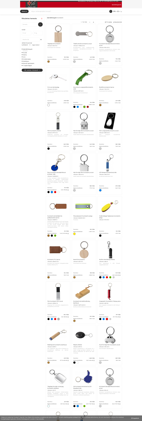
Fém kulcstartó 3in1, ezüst (55, 301)
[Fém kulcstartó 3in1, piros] (55, 319)
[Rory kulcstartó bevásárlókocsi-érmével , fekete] (48, 192)
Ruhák (25, 52)
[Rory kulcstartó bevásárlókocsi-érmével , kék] (52, 192)
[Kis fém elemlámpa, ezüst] (113, 277)
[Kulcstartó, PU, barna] (48, 277)
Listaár (23, 29)
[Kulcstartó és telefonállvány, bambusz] (74, 321)
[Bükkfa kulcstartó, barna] (100, 105)
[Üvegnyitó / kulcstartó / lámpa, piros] (107, 319)
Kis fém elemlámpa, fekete (107, 259)
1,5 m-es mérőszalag (53, 87)
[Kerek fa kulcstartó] (74, 277)
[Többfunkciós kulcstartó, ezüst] (74, 61)
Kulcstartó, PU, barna (53, 259)
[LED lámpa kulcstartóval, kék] (100, 190)
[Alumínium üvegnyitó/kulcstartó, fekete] (74, 107)
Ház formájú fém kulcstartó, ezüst (83, 130)
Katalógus (26, 61)
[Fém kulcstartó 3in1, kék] (52, 319)
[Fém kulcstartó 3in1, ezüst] (58, 319)
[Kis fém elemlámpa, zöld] (110, 277)
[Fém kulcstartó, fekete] (48, 148)
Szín (24, 57)
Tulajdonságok (27, 65)
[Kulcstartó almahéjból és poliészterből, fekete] (52, 235)
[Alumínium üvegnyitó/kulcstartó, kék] (78, 107)
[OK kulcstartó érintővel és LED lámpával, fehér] (81, 406)
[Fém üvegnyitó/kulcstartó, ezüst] (100, 148)
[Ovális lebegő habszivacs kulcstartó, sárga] (100, 235)
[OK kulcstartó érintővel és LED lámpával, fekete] (74, 406)
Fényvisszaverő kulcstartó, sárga (82, 216)
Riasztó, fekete (77, 344)
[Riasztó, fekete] (74, 362)
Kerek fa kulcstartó (79, 259)
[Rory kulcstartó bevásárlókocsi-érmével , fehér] (58, 192)
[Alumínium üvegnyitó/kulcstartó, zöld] (84, 107)
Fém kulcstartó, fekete (54, 130)
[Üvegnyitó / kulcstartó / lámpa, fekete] (100, 319)
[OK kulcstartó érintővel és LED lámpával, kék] (78, 406)
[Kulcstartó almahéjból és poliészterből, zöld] (55, 235)
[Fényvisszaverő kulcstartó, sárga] (74, 234)
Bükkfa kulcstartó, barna (106, 87)
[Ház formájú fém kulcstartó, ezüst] (74, 148)
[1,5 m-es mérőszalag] (48, 105)
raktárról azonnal (27, 43)
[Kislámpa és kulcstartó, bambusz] (48, 362)
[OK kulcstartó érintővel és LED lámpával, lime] (84, 406)
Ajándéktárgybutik (116, 4)
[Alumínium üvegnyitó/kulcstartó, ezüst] (81, 107)
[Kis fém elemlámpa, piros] (107, 277)
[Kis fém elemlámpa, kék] (104, 277)
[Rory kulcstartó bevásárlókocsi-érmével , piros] (55, 192)
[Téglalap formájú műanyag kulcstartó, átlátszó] (48, 406)
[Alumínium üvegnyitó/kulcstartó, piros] (88, 107)
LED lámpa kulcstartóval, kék (107, 172)
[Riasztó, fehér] (78, 362)
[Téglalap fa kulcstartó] (48, 61)
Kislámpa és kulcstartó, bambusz (57, 344)
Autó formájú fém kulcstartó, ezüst (109, 344)
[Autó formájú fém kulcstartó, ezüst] (100, 362)
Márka (25, 55)
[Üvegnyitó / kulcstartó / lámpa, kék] (104, 319)
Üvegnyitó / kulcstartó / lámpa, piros (109, 301)
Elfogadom (135, 418)
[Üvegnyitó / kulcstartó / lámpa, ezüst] (110, 319)
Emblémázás (27, 59)
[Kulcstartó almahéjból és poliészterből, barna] (48, 235)
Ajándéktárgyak (27, 49)
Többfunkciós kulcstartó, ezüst (82, 43)
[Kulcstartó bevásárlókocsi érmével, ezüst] (100, 63)
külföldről (25, 45)
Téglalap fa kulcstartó (53, 43)
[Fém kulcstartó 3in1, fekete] (48, 319)
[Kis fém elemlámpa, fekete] (100, 277)
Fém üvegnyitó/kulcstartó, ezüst (109, 130)
